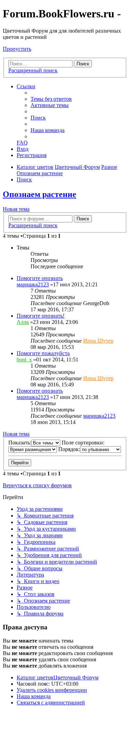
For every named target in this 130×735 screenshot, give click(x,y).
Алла (23, 322)
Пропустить (17, 49)
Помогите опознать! (40, 316)
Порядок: (69, 449)
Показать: (19, 443)
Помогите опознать (40, 278)
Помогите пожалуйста (43, 353)
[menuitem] (51, 99)
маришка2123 (33, 284)
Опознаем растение (39, 194)
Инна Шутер (98, 341)
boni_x (24, 359)
